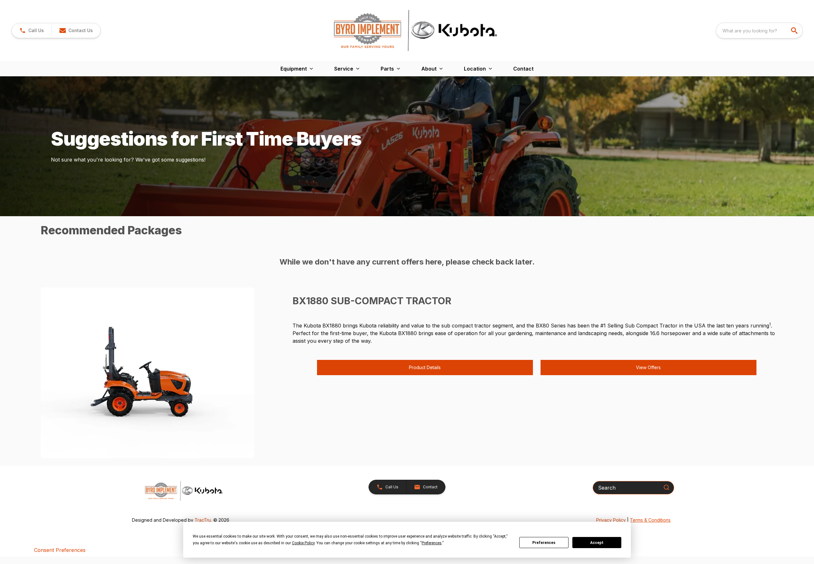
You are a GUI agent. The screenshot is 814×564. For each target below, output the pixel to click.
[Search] (666, 487)
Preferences (543, 542)
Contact (523, 68)
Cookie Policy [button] (303, 543)
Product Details (425, 367)
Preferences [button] (432, 543)
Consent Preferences (60, 550)
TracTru (203, 520)
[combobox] (759, 30)
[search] (795, 30)
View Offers (648, 367)
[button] (32, 30)
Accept (597, 542)
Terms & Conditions (650, 520)
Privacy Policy (611, 520)
